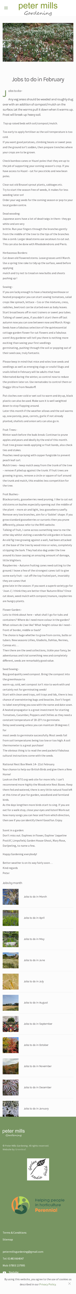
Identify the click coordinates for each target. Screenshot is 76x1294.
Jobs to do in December (37, 1087)
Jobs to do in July (33, 981)
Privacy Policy (47, 1284)
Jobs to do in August (36, 1002)
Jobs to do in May (34, 939)
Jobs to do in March (35, 896)
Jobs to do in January (36, 1108)
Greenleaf (20, 1149)
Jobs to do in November (37, 1066)
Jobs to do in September (38, 1023)
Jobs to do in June (34, 960)
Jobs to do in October (36, 1045)
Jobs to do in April (34, 917)
